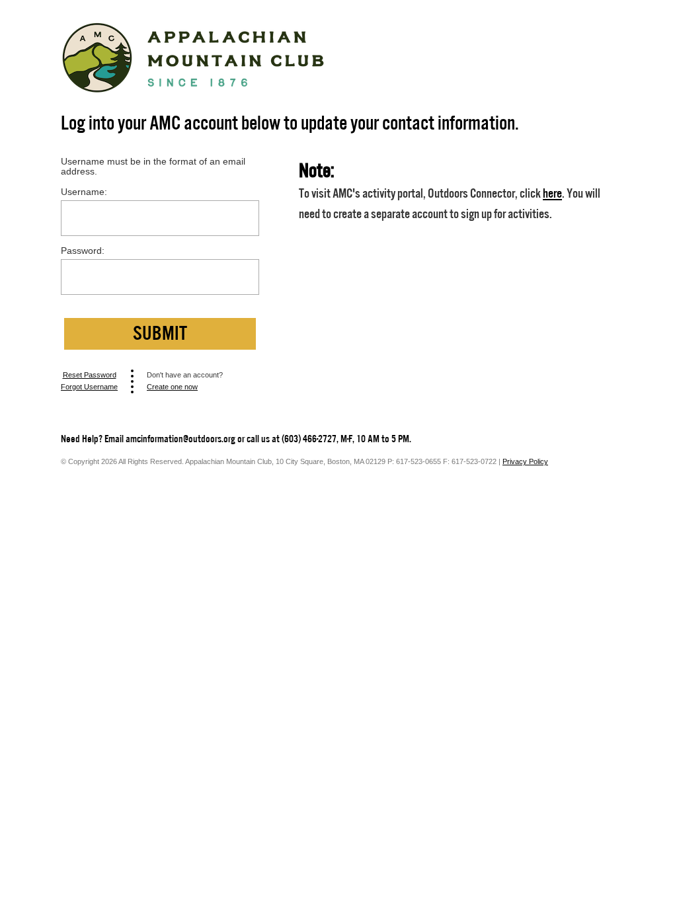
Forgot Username (89, 387)
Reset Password (89, 375)
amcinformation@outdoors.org (180, 439)
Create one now (172, 387)
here (552, 193)
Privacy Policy (525, 461)
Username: (84, 192)
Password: (82, 251)
